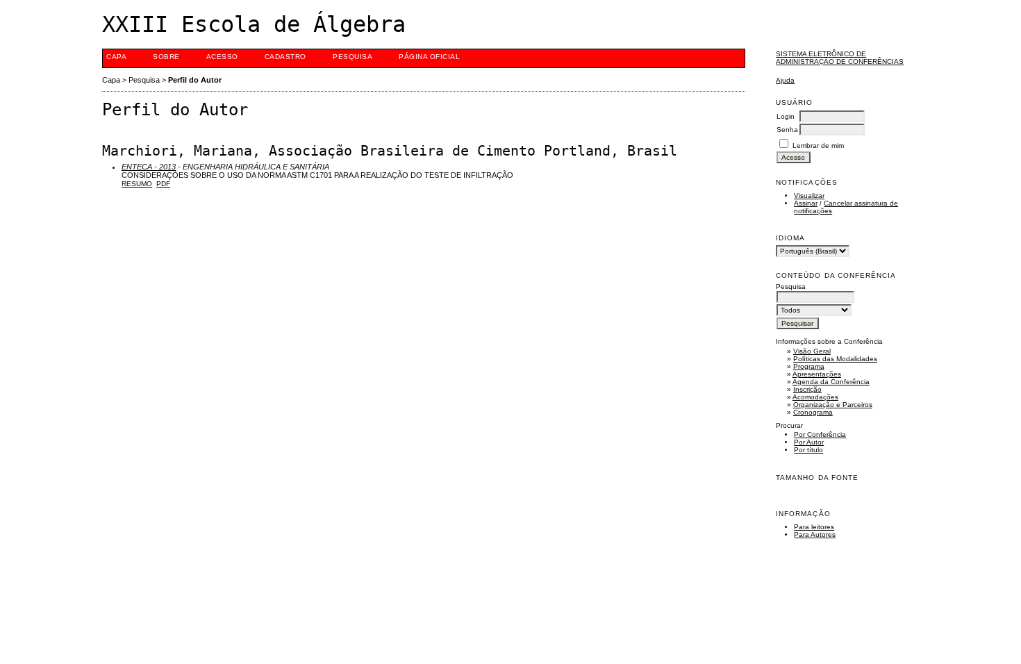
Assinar (805, 203)
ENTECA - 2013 (149, 167)
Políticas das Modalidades (835, 359)
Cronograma (813, 412)
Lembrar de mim (818, 145)
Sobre (166, 56)
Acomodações (815, 397)
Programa (808, 366)
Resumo (137, 184)
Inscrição (807, 389)
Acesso (222, 56)
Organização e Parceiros (832, 404)
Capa (116, 56)
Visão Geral (812, 351)
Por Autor (809, 442)
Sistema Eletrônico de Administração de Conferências (840, 57)
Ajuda (785, 80)
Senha (787, 129)
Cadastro (285, 56)
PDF (163, 184)
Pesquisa (352, 56)
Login (786, 116)
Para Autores (815, 534)
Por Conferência (820, 434)
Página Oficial (429, 56)
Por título (808, 450)
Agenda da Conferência (831, 381)
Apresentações (816, 374)
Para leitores (814, 527)
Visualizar (809, 195)
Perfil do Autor (195, 80)
